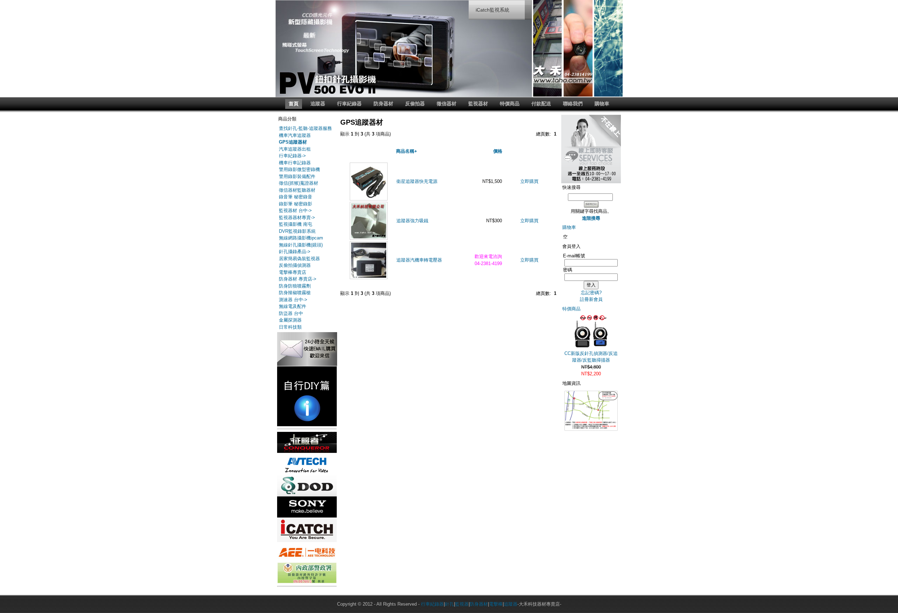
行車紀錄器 (349, 103)
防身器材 (383, 103)
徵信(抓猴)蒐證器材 (298, 183)
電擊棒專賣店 (292, 272)
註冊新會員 (591, 299)
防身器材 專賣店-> (297, 279)
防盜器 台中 (291, 313)
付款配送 (541, 103)
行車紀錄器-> (292, 155)
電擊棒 (496, 604)
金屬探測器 (290, 320)
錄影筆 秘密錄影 (295, 203)
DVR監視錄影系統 (297, 231)
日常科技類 (290, 327)
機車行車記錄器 (295, 162)
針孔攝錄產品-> (294, 251)
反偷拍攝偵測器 (295, 265)
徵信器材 (446, 103)
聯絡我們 (573, 103)
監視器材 (478, 103)
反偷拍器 (415, 103)
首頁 (294, 103)
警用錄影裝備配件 (297, 176)
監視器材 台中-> (295, 210)
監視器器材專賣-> (297, 217)
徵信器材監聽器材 (297, 190)
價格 (497, 151)
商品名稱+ (406, 151)
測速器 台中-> (293, 299)
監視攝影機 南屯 (295, 224)
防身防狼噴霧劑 (295, 286)
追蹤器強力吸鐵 (412, 220)
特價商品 (510, 103)
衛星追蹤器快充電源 (416, 181)
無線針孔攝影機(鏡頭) (301, 245)
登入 (591, 285)
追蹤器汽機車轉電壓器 (419, 260)
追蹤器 (317, 103)
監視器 (462, 604)
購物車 (602, 103)
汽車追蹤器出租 (295, 149)
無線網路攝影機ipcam (301, 237)
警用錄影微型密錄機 (299, 169)
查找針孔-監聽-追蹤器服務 (305, 128)
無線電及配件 (292, 306)
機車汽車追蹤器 (295, 135)
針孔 (449, 604)
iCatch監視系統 (492, 10)
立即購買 (529, 181)
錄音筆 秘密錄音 (295, 196)
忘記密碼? (591, 292)
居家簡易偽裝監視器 (299, 258)
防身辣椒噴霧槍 (295, 292)
